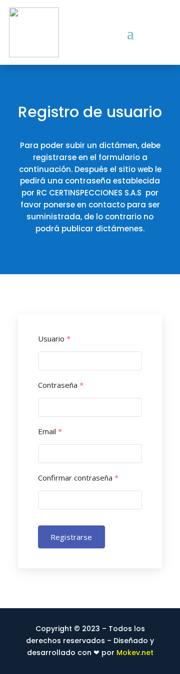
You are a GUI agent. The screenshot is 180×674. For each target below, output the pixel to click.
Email (50, 431)
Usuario (54, 338)
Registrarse (71, 537)
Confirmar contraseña (78, 478)
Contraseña (61, 385)
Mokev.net (135, 653)
